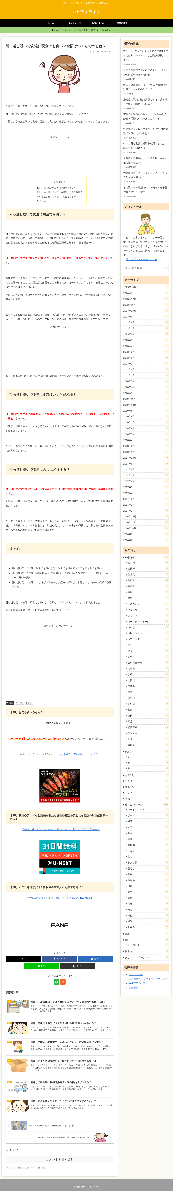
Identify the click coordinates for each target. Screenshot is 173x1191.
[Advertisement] (59, 156)
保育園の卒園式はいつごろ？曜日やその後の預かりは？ (145, 160)
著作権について (137, 983)
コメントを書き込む (60, 1159)
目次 (55, 181)
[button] (77, 966)
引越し (11, 703)
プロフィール (136, 974)
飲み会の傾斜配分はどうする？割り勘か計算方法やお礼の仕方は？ (145, 87)
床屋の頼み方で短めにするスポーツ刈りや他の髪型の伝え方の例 (145, 72)
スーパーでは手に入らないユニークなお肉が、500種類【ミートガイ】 (60, 754)
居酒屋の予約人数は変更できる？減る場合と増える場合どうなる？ (145, 101)
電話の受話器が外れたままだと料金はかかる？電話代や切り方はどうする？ (145, 116)
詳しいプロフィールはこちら (141, 259)
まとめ (42, 201)
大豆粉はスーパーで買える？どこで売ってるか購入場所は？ (145, 175)
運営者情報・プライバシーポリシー (148, 978)
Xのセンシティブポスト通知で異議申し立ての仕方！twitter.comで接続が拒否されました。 (146, 55)
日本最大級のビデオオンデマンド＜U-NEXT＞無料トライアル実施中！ (61, 829)
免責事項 (133, 987)
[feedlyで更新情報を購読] (56, 982)
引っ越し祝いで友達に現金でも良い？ (57, 188)
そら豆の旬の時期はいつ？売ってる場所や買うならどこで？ (145, 189)
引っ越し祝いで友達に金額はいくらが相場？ (60, 192)
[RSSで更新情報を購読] (63, 982)
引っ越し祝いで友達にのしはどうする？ (58, 196)
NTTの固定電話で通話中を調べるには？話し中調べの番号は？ (145, 145)
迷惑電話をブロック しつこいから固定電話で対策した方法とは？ (145, 131)
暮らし (30, 703)
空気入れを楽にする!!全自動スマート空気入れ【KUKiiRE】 (61, 898)
